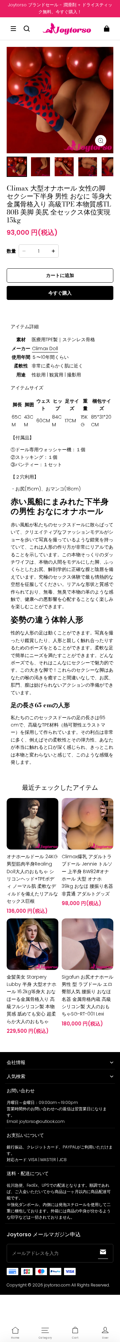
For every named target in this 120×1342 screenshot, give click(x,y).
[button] (13, 28)
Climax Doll (45, 348)
